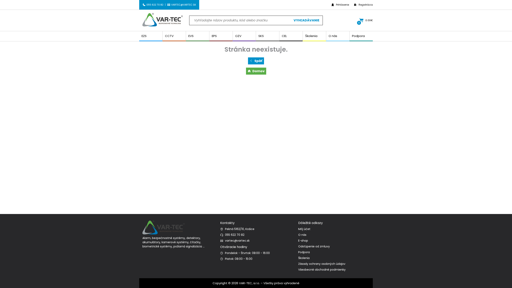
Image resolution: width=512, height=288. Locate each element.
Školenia (304, 258)
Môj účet (304, 229)
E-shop (303, 241)
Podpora (304, 252)
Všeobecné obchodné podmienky (322, 270)
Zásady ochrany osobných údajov (321, 264)
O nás (302, 235)
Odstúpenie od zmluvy (314, 246)
